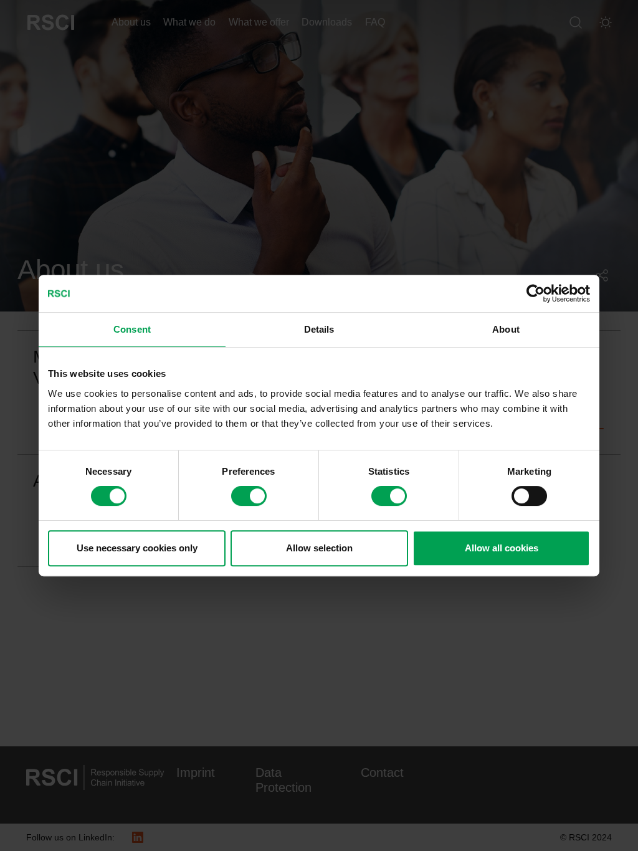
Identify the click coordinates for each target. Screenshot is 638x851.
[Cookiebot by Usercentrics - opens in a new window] (535, 293)
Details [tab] (319, 329)
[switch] (249, 496)
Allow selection (319, 548)
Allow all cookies (501, 548)
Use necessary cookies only (137, 548)
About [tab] (506, 329)
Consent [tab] (132, 329)
